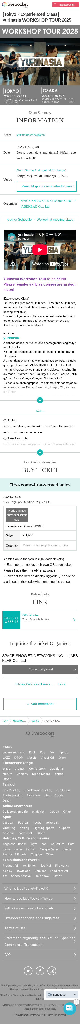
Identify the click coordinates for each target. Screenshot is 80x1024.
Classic (31, 757)
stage (6, 768)
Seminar (40, 871)
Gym (34, 844)
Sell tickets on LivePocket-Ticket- (28, 908)
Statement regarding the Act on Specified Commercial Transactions (40, 941)
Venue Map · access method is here (46, 186)
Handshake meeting (38, 790)
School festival (21, 876)
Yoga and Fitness (15, 844)
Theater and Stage (18, 763)
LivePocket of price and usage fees (32, 918)
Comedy (22, 774)
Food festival (59, 871)
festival (46, 865)
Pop (42, 752)
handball (8, 833)
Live (47, 795)
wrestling (9, 828)
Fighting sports (43, 828)
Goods (59, 795)
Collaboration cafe (15, 811)
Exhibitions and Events (21, 860)
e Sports (64, 828)
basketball (25, 833)
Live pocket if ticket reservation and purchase (15, 5)
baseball (8, 822)
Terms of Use (15, 928)
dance (61, 684)
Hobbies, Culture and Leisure (32, 684)
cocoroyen (37, 135)
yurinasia (23, 135)
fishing (31, 849)
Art (5, 876)
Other (62, 757)
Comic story (37, 768)
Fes (52, 752)
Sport (7, 817)
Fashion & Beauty (15, 854)
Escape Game (49, 849)
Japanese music (14, 752)
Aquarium (57, 844)
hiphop (63, 752)
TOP (5, 720)
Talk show (33, 795)
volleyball (52, 822)
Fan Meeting (11, 790)
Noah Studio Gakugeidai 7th (36, 170)
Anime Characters (17, 806)
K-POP (18, 757)
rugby (37, 822)
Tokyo (60, 170)
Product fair (11, 865)
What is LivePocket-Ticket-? (26, 888)
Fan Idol (9, 784)
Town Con (23, 871)
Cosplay (36, 854)
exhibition (63, 790)
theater (20, 768)
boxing (24, 828)
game (18, 849)
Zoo (44, 844)
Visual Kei (47, 757)
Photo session (12, 795)
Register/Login (67, 4)
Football (23, 822)
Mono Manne (41, 774)
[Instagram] (51, 970)
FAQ (7, 955)
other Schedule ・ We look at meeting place (41, 219)
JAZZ (6, 757)
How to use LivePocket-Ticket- (28, 898)
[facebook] (40, 970)
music (7, 746)
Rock (32, 752)
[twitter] (28, 970)
